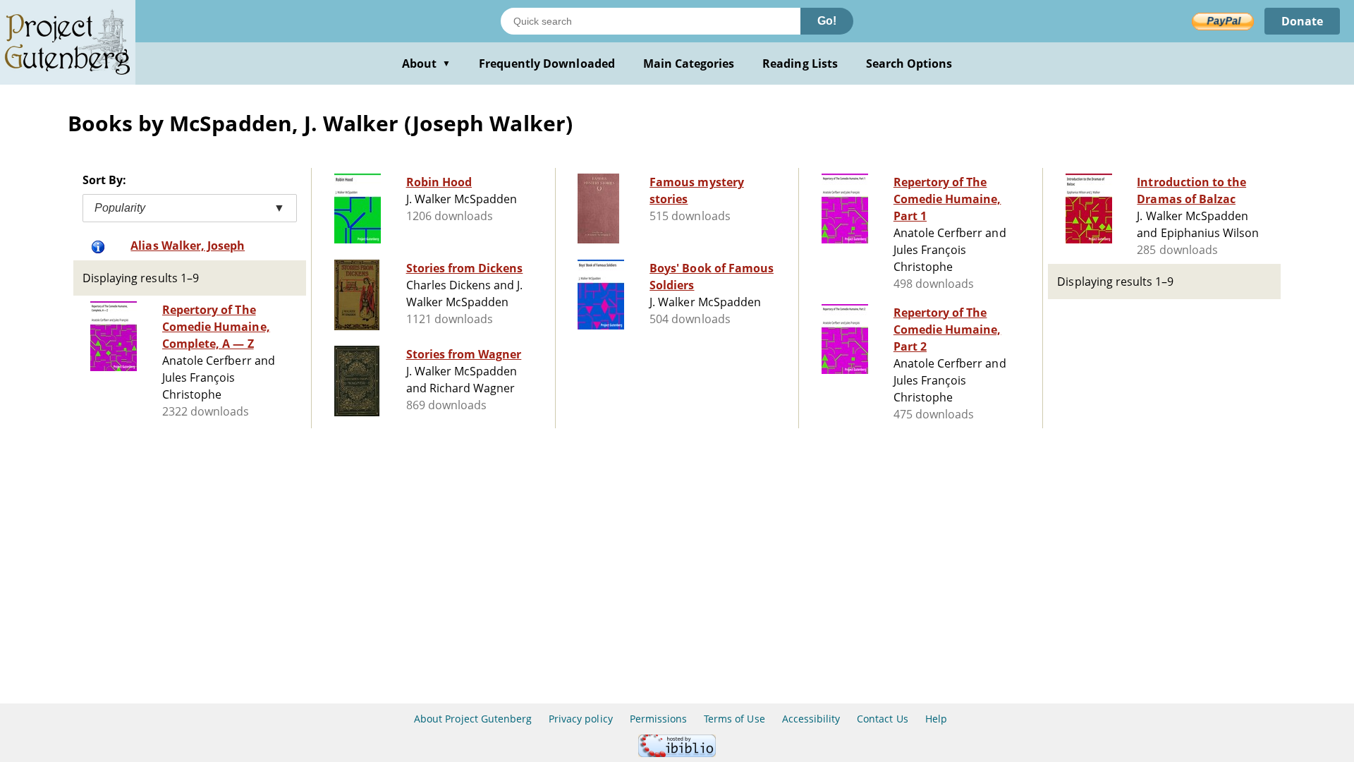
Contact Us (882, 718)
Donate (1302, 21)
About (426, 63)
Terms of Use (734, 718)
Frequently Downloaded (547, 63)
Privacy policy (581, 718)
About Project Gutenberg (473, 718)
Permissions (658, 718)
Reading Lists (800, 63)
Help (936, 718)
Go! (826, 21)
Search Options (909, 63)
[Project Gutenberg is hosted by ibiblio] (677, 753)
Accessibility (811, 718)
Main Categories (689, 63)
